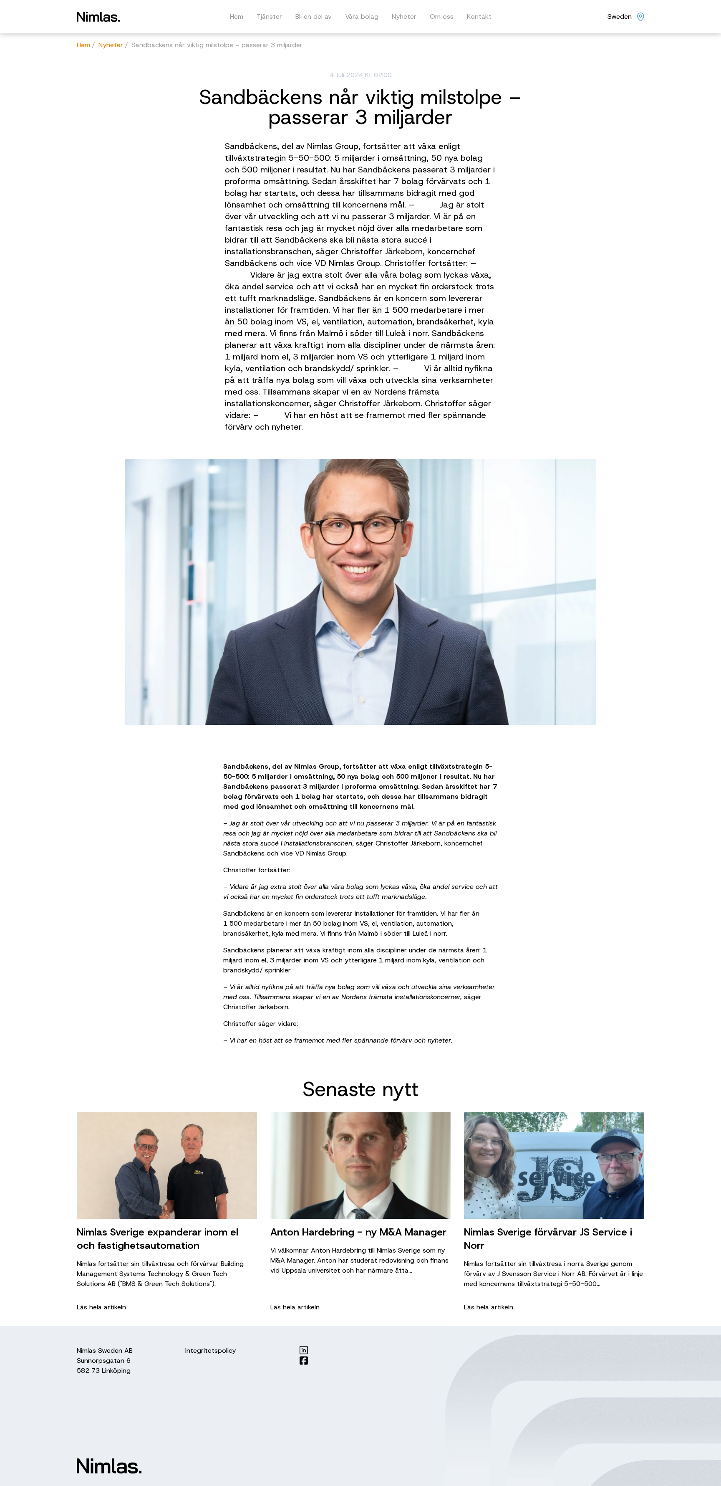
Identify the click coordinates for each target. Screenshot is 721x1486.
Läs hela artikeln (101, 1307)
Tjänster (269, 16)
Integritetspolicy (210, 1350)
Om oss (442, 16)
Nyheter (404, 16)
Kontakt (479, 16)
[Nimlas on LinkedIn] (304, 1350)
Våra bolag (361, 16)
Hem (236, 16)
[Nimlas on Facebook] (304, 1360)
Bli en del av (313, 16)
